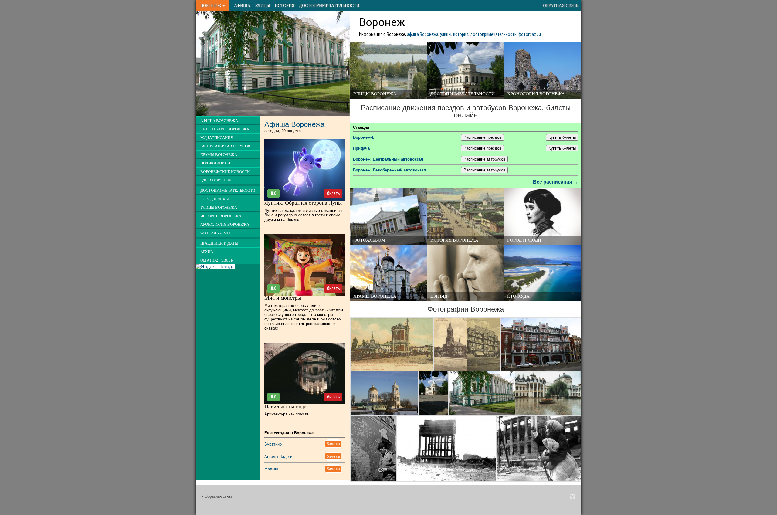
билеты (334, 193)
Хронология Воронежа (536, 93)
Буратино (273, 444)
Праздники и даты (219, 243)
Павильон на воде (285, 406)
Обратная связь (560, 5)
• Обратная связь (217, 496)
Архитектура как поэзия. (286, 414)
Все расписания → (555, 182)
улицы (445, 34)
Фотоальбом (369, 240)
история (460, 34)
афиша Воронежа (422, 34)
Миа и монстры (282, 298)
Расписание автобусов (484, 159)
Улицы (262, 5)
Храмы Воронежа (374, 296)
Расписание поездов (482, 137)
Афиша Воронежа (219, 121)
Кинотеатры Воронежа (224, 129)
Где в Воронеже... (218, 180)
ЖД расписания (216, 138)
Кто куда (518, 296)
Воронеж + (212, 5)
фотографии (529, 34)
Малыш (271, 469)
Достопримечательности (329, 5)
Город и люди (524, 240)
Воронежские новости (225, 172)
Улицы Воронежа (374, 93)
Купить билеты (562, 137)
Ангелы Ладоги (278, 456)
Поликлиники (215, 163)
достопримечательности (493, 34)
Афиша (242, 5)
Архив (206, 252)
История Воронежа (454, 240)
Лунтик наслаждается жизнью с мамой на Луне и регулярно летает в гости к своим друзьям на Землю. (303, 215)
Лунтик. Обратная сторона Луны (303, 203)
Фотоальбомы (215, 233)
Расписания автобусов (225, 146)
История (284, 5)
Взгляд (438, 296)
